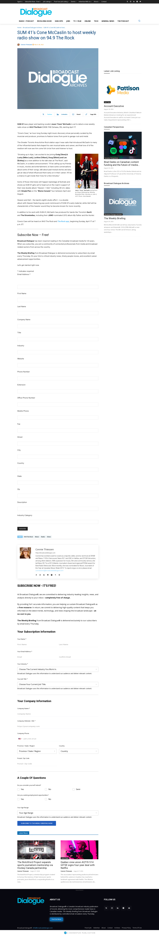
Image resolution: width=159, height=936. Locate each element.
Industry (20, 345)
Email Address (23, 274)
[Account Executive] (123, 89)
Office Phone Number (26, 398)
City (19, 450)
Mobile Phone (23, 411)
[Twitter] (127, 1)
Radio (43, 537)
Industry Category (24, 515)
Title (19, 332)
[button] (139, 20)
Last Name (21, 306)
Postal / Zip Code (23, 758)
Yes (22, 789)
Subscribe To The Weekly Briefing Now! (36, 823)
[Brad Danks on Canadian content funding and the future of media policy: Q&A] (123, 145)
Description (22, 502)
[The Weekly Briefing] (123, 201)
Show (49, 537)
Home (19, 28)
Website (20, 359)
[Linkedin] (134, 1)
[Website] (59, 574)
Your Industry (22, 664)
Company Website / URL (26, 721)
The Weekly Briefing (114, 218)
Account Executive (114, 106)
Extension (21, 385)
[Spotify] (137, 1)
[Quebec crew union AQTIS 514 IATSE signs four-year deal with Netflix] (79, 849)
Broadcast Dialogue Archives (32, 28)
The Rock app (63, 221)
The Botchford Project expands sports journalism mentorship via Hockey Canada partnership (35, 865)
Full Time (107, 102)
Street (19, 437)
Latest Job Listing (112, 71)
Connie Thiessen (26, 44)
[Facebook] (36, 574)
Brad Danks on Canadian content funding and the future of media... (122, 163)
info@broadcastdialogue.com (43, 928)
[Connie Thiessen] (18, 44)
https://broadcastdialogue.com (45, 553)
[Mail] (48, 574)
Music (37, 537)
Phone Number (23, 372)
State (19, 476)
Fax (18, 424)
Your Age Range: (23, 807)
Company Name (23, 319)
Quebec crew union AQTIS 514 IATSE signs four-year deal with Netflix (78, 865)
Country (20, 463)
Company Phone (23, 733)
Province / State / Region (26, 746)
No (49, 789)
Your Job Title (22, 679)
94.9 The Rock (28, 537)
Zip (18, 489)
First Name (21, 293)
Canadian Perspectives (114, 127)
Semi (78, 789)
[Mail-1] (140, 1)
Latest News (21, 858)
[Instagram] (130, 1)
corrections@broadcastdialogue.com (49, 570)
